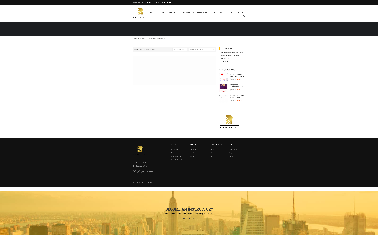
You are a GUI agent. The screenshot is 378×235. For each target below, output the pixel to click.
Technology (225, 61)
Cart (221, 12)
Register (240, 12)
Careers (192, 156)
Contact (212, 149)
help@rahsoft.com (165, 2)
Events (231, 156)
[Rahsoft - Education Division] (140, 13)
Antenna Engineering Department (232, 53)
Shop (213, 12)
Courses (162, 12)
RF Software (225, 58)
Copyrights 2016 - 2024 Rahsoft (142, 182)
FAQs (211, 153)
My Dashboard (175, 153)
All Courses (174, 149)
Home (152, 12)
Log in (230, 12)
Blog (211, 156)
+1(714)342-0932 (152, 2)
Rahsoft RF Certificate (178, 160)
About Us (193, 149)
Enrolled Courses (176, 156)
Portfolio (193, 153)
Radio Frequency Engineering (230, 56)
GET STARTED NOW (189, 218)
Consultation (202, 12)
